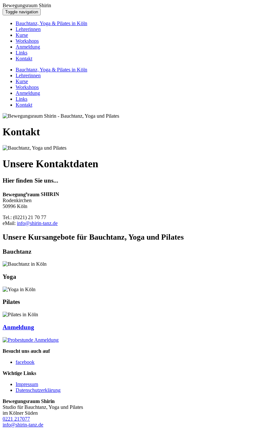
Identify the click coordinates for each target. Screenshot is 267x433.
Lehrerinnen (28, 29)
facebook (25, 362)
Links (21, 52)
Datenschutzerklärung (38, 390)
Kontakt (24, 58)
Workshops (27, 41)
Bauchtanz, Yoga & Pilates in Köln (51, 23)
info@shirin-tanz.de (37, 223)
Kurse (22, 35)
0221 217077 (16, 419)
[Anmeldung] (31, 340)
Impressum (27, 384)
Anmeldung (28, 47)
